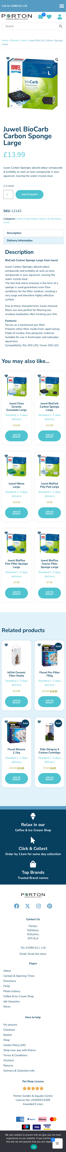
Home (5, 40)
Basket (7, 1035)
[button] (57, 60)
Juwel (23, 40)
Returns (8, 1065)
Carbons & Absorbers (49, 218)
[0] (40, 18)
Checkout (9, 1030)
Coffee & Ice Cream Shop (18, 996)
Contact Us (33, 919)
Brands (14, 40)
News (6, 1006)
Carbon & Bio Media (26, 218)
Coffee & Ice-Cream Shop (33, 830)
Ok (33, 1147)
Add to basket (29, 194)
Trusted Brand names (33, 878)
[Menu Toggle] (61, 6)
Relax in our (33, 825)
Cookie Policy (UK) (14, 1045)
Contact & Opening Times (19, 976)
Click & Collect (33, 848)
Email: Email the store (33, 954)
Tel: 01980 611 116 (33, 948)
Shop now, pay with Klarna (19, 1050)
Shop (6, 1040)
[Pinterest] (50, 906)
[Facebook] (17, 906)
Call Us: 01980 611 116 (14, 6)
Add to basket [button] (16, 435)
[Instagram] (39, 906)
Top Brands (33, 872)
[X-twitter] (28, 906)
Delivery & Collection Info (19, 1071)
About (7, 971)
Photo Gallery (11, 991)
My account (10, 1025)
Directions (9, 981)
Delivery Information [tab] (19, 240)
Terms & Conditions (15, 1055)
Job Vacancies (11, 1001)
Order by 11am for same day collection (33, 854)
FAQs (6, 986)
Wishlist (8, 1060)
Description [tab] (14, 233)
